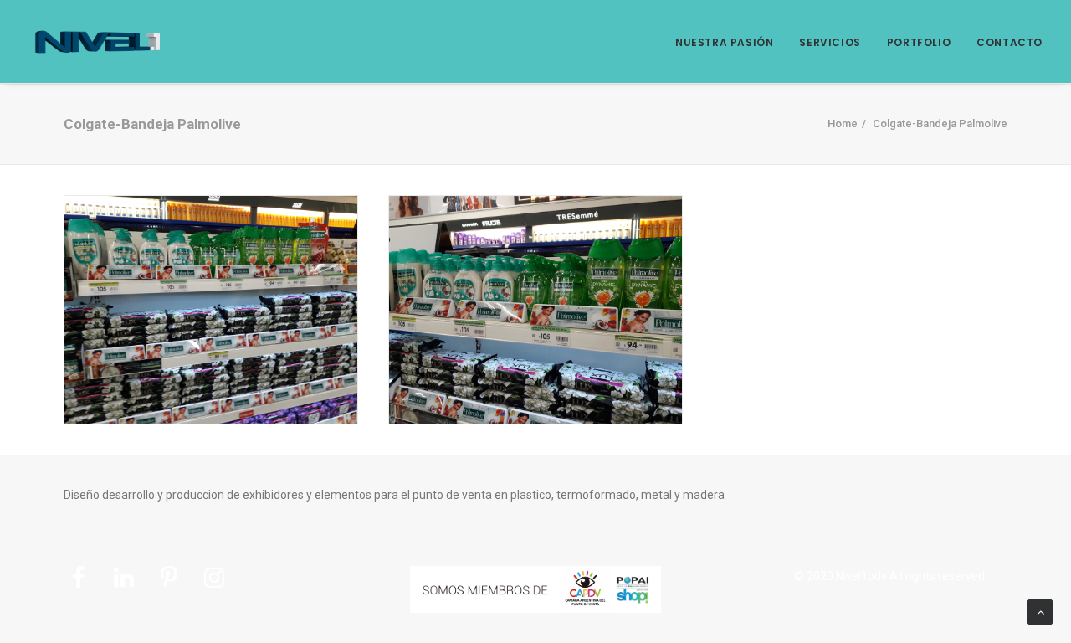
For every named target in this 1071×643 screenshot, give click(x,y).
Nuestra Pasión (724, 42)
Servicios (829, 42)
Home (843, 123)
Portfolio (919, 42)
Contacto (1009, 42)
